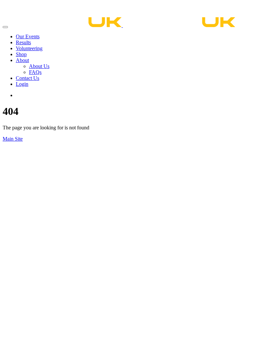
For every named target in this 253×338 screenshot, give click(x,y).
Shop (21, 54)
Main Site (13, 139)
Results (23, 42)
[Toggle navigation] (5, 27)
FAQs (35, 72)
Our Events (28, 36)
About (22, 60)
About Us (39, 66)
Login (22, 84)
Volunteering (29, 48)
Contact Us (27, 78)
